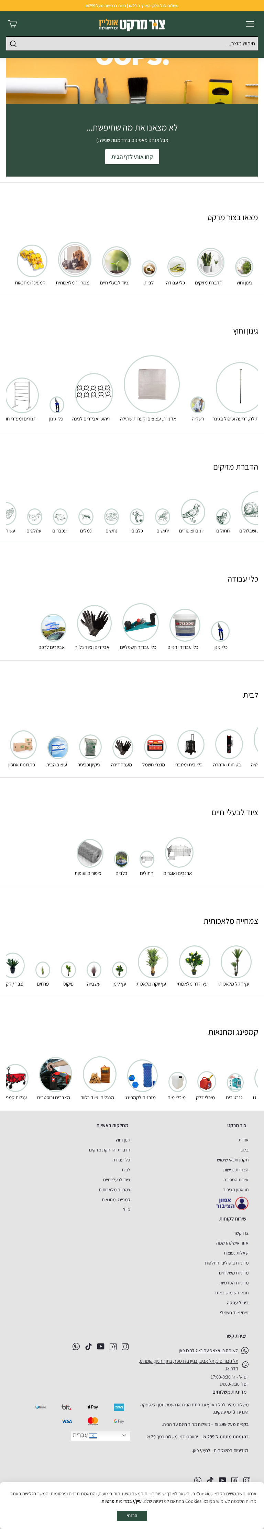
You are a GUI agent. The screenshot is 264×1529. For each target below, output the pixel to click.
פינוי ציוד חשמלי (234, 1312)
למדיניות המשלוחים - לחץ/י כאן (221, 1450)
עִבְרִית (81, 1435)
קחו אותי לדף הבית (132, 156)
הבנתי (132, 1515)
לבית (126, 1170)
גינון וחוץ (123, 1140)
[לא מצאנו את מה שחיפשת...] (132, 80)
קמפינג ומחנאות (116, 1199)
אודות (244, 1140)
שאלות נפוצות (236, 1253)
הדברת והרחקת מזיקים (109, 1150)
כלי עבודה (121, 1160)
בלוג (245, 1150)
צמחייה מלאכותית (114, 1190)
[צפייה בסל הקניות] (12, 24)
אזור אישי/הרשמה (232, 1243)
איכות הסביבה (236, 1180)
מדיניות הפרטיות (234, 1283)
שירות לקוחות (232, 1218)
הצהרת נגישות (236, 1170)
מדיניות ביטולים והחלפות (227, 1263)
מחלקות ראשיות (112, 1125)
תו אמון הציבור (236, 1190)
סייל (126, 1209)
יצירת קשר (236, 1336)
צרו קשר (241, 1233)
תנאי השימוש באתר (231, 1293)
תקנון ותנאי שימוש (233, 1160)
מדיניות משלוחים (234, 1273)
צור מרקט (236, 1125)
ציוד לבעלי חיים (116, 1180)
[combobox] (132, 43)
